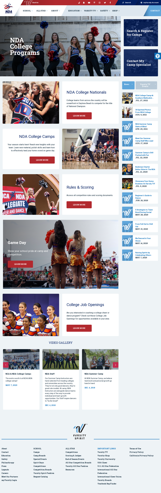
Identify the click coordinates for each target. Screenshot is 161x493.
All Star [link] (41, 11)
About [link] (54, 11)
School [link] (27, 11)
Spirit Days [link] (38, 462)
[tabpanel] (140, 98)
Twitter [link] (105, 2)
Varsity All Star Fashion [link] (77, 466)
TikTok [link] (78, 2)
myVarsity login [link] (9, 480)
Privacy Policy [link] (137, 452)
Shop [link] (115, 11)
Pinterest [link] (94, 2)
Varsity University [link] (106, 459)
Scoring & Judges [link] (73, 455)
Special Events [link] (40, 459)
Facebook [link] (110, 2)
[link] (157, 56)
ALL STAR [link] (70, 448)
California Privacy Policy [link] (142, 455)
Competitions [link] (39, 466)
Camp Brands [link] (39, 455)
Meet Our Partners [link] (10, 476)
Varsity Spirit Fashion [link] (43, 473)
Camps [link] (36, 452)
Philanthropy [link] (8, 462)
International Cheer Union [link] (109, 476)
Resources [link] (70, 469)
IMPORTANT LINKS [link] (106, 448)
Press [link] (4, 466)
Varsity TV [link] (90, 11)
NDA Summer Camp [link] (94, 374)
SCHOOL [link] (37, 448)
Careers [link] (5, 473)
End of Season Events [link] (75, 459)
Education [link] (74, 11)
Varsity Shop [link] (103, 455)
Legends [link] (5, 469)
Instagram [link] (99, 2)
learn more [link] (79, 116)
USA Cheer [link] (102, 462)
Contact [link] (155, 11)
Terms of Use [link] (135, 448)
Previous (6, 365)
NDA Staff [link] (50, 374)
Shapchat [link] (83, 2)
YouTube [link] (89, 2)
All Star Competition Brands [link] (78, 462)
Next (115, 365)
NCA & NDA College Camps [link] (18, 374)
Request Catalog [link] (40, 476)
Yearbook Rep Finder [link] (106, 483)
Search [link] (128, 3)
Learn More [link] (20, 264)
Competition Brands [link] (42, 469)
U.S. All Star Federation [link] (108, 466)
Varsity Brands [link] (104, 480)
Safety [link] (104, 11)
